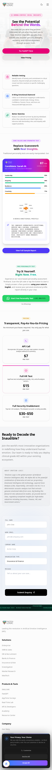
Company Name (10, 544)
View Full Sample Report (26, 250)
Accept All (26, 763)
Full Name (9, 520)
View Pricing (26, 57)
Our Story (6, 729)
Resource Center (8, 715)
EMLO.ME (6, 689)
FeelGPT (5, 694)
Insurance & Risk (9, 662)
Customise (27, 750)
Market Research (9, 671)
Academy (5, 711)
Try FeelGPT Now (26, 51)
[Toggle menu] (47, 4)
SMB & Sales (7, 650)
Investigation (7, 667)
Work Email (9, 532)
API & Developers (9, 707)
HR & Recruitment (9, 654)
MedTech (5, 675)
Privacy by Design (37, 605)
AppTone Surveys (9, 698)
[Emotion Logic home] (7, 4)
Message (8, 569)
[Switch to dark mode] (41, 4)
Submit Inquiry (24, 592)
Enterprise (6, 645)
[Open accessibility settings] (6, 763)
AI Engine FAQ (8, 733)
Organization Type (12, 557)
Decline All (26, 757)
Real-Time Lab (7, 702)
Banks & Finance (8, 658)
